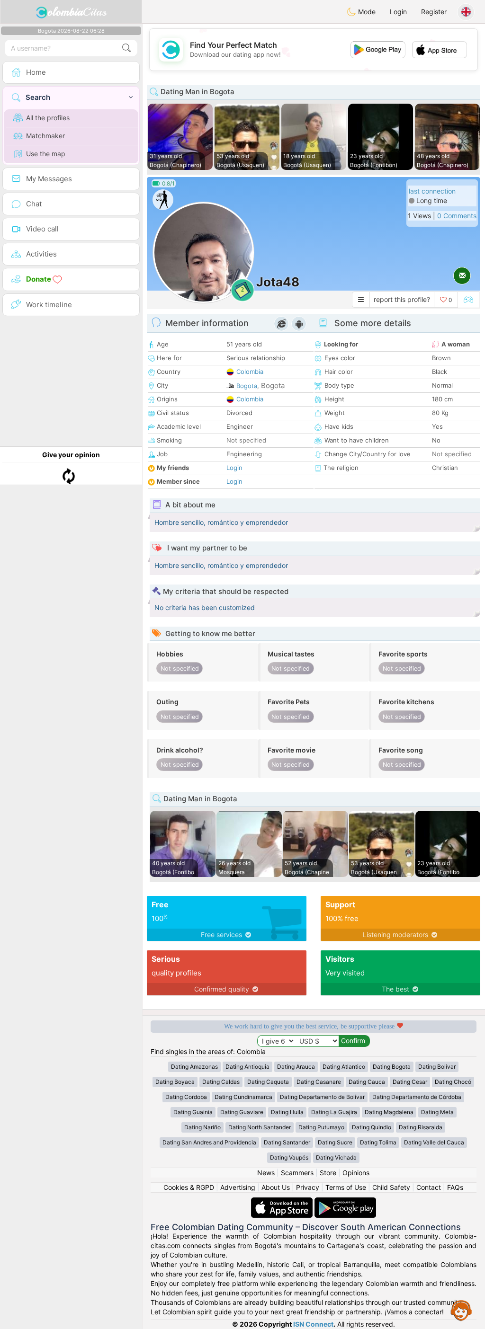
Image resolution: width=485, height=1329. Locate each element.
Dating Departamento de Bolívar (322, 1096)
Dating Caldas (221, 1081)
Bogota (246, 386)
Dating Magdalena (389, 1112)
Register (434, 12)
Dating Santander (287, 1142)
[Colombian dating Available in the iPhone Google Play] (345, 1202)
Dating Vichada (336, 1157)
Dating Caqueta (268, 1081)
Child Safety (391, 1187)
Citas (77, 12)
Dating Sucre (335, 1142)
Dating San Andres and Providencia (209, 1142)
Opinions (355, 1173)
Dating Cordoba (186, 1096)
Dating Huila (287, 1112)
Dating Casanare (318, 1081)
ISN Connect (313, 1324)
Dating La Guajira (334, 1112)
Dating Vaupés (289, 1157)
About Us (275, 1187)
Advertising (237, 1187)
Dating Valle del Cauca (434, 1142)
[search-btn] (126, 48)
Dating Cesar (410, 1081)
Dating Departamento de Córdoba (416, 1096)
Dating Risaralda (420, 1127)
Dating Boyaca (175, 1081)
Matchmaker (45, 136)
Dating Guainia (193, 1112)
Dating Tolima (378, 1142)
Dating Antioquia (247, 1066)
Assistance (461, 1310)
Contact (428, 1187)
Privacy (307, 1187)
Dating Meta (437, 1112)
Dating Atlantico (344, 1066)
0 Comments (456, 216)
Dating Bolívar (437, 1066)
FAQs (455, 1187)
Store (328, 1173)
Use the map (45, 154)
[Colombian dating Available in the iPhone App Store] (282, 1202)
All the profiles (48, 118)
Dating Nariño (202, 1127)
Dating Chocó (453, 1081)
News (266, 1173)
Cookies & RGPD (188, 1187)
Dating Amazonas (194, 1066)
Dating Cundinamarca (243, 1096)
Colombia (249, 371)
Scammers (297, 1173)
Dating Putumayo (321, 1127)
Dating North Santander (259, 1127)
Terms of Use (345, 1187)
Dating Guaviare (241, 1112)
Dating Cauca (367, 1081)
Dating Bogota (392, 1066)
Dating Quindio (371, 1127)
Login (398, 12)
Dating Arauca (296, 1066)
